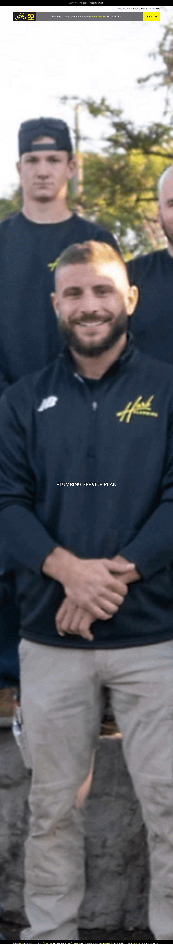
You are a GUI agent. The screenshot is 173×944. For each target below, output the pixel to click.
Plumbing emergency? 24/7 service (86, 3)
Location (87, 17)
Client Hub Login (116, 17)
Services (66, 17)
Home (54, 17)
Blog (108, 17)
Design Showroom (76, 17)
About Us (60, 17)
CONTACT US (151, 16)
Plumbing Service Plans (99, 17)
